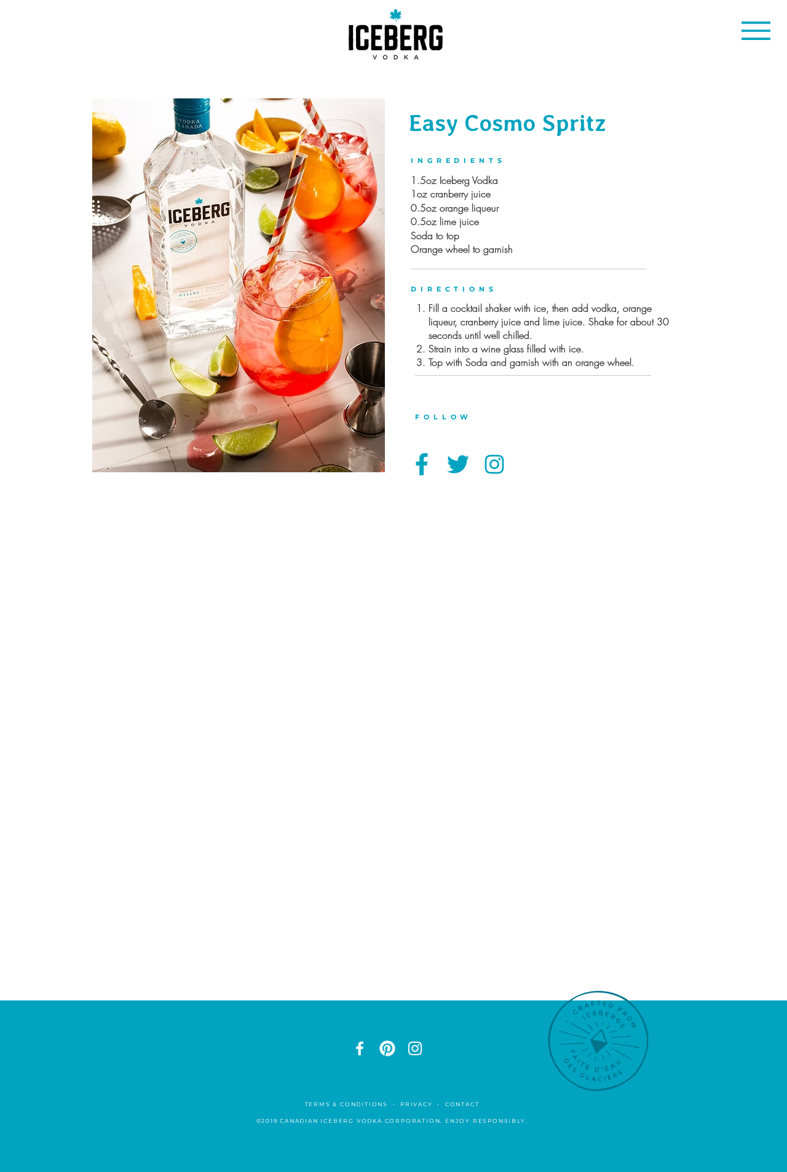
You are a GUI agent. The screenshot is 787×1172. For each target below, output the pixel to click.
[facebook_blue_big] (422, 464)
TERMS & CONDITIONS (346, 1104)
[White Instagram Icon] (415, 1048)
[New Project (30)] (387, 1048)
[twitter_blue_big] (458, 464)
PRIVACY (416, 1104)
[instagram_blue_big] (494, 464)
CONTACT (463, 1104)
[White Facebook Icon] (359, 1048)
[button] (756, 31)
